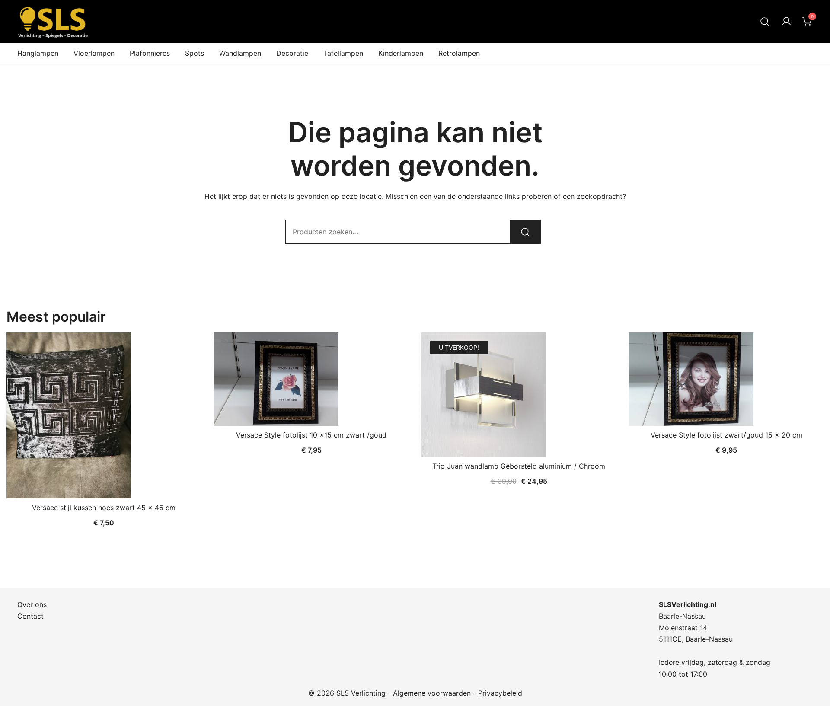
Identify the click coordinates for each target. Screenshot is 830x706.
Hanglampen (37, 53)
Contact (30, 616)
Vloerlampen (94, 53)
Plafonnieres (150, 53)
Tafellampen (343, 53)
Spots (194, 53)
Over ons (32, 604)
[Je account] (786, 21)
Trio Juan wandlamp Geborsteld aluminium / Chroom (518, 466)
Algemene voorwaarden (432, 693)
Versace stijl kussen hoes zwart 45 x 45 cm (104, 507)
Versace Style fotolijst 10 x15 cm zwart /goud (311, 435)
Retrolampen (459, 53)
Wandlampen (240, 53)
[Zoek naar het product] (525, 232)
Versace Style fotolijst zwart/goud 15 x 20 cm (726, 435)
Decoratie (292, 53)
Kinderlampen (400, 53)
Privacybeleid (500, 693)
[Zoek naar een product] (765, 21)
